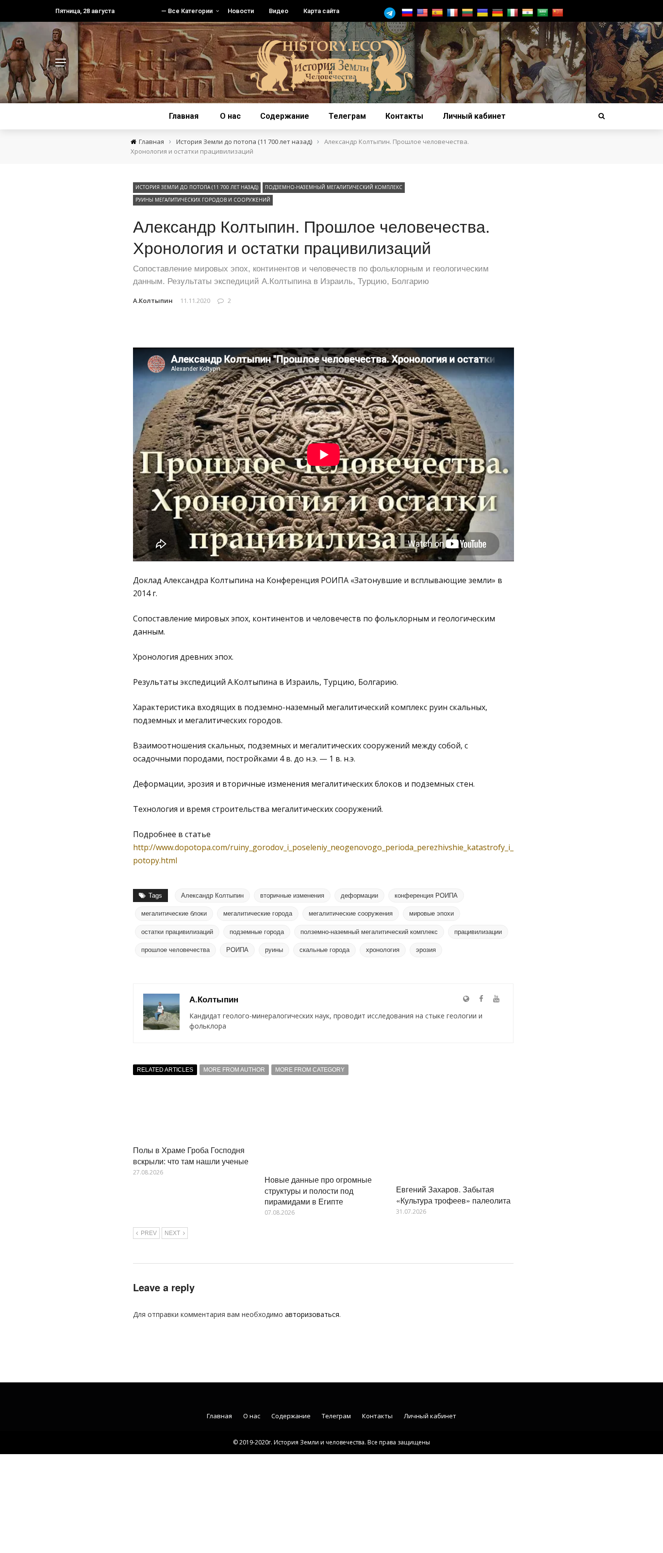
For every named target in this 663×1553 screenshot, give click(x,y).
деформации (359, 895)
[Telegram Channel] (392, 13)
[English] (423, 12)
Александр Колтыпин (212, 895)
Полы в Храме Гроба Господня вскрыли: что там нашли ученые (191, 1155)
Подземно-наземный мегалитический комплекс (333, 187)
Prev (149, 1233)
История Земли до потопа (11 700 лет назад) (196, 187)
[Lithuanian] (469, 12)
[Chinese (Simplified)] (559, 12)
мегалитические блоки (174, 913)
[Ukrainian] (484, 12)
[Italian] (514, 12)
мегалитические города (257, 913)
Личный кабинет (474, 116)
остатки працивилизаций (177, 931)
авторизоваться (312, 1314)
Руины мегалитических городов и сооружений (202, 199)
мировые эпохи (431, 913)
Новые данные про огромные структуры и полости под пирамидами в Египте (318, 1190)
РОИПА (237, 949)
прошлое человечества (175, 949)
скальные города (324, 949)
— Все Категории (187, 11)
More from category (310, 1069)
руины (274, 949)
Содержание (284, 116)
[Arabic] (544, 12)
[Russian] (408, 12)
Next (172, 1233)
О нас (230, 116)
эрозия (426, 949)
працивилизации (478, 931)
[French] (454, 12)
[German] (499, 12)
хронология (382, 949)
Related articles (165, 1069)
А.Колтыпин (153, 300)
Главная (184, 116)
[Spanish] (438, 12)
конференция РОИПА (426, 895)
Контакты (404, 116)
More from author (234, 1069)
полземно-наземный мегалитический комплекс (369, 931)
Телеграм (347, 116)
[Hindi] (529, 12)
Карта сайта (321, 11)
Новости (241, 11)
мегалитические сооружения (351, 913)
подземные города (257, 931)
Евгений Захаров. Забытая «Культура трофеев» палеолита (453, 1194)
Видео (278, 11)
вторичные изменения (292, 895)
